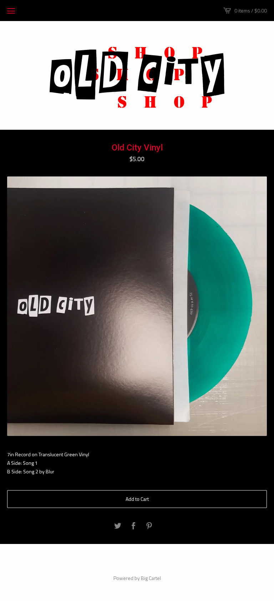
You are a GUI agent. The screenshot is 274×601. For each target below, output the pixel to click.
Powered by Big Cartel (137, 577)
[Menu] (11, 10)
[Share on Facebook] (133, 526)
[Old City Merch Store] (137, 74)
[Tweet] (117, 526)
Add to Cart (137, 499)
